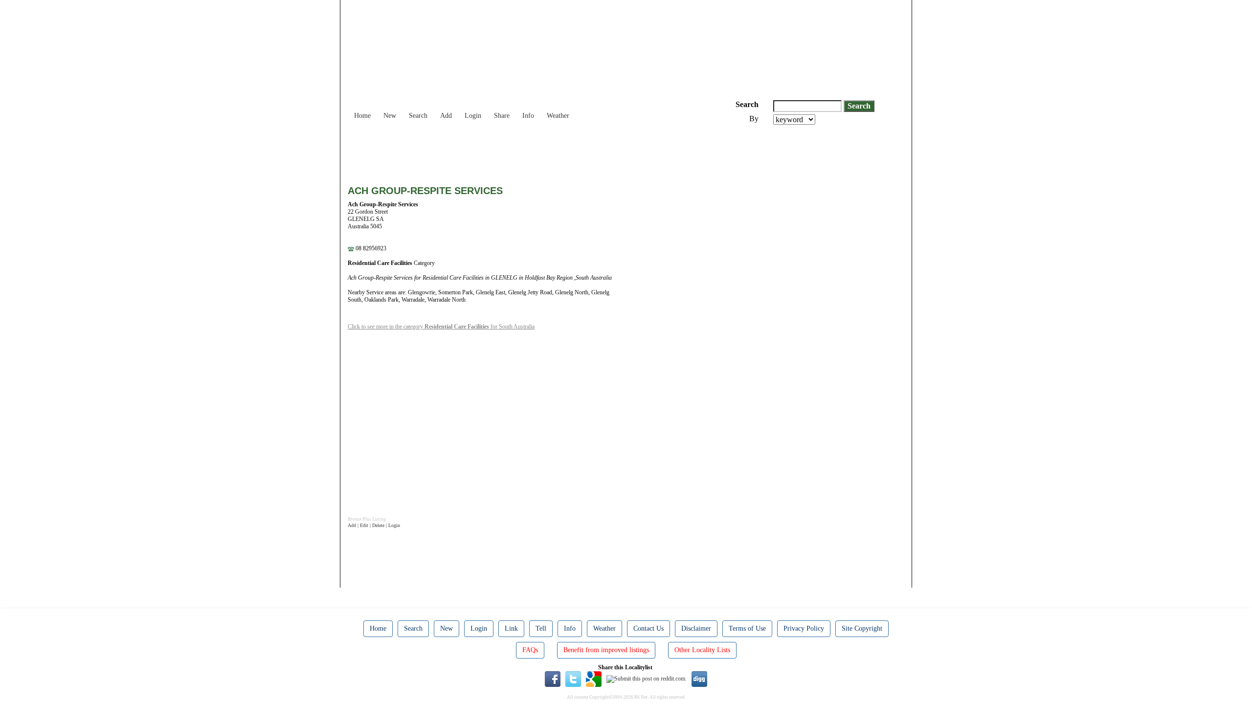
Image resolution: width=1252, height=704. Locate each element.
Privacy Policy (803, 628)
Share (502, 115)
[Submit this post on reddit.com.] (646, 678)
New (389, 115)
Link (511, 628)
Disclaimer (696, 628)
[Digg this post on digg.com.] (699, 678)
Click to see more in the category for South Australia (441, 326)
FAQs (530, 650)
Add (446, 115)
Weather (558, 115)
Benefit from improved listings (606, 650)
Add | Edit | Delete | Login (374, 525)
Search (418, 115)
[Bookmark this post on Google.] (593, 678)
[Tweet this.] (573, 678)
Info (528, 115)
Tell (541, 628)
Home (362, 115)
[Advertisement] (526, 152)
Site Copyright (862, 628)
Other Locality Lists (702, 650)
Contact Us (648, 628)
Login (473, 115)
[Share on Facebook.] (552, 678)
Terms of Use (747, 628)
